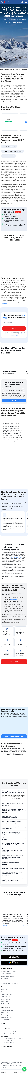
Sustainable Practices (7, 976)
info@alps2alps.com (9, 1026)
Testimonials (4, 978)
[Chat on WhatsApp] (24, 1069)
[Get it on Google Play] (14, 963)
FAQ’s (3, 992)
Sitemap (21, 1072)
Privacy (15, 1072)
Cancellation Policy (6, 994)
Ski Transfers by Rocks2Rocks (9, 983)
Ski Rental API (5, 1004)
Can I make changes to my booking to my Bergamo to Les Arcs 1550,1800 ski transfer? (13, 850)
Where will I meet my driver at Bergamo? (10, 863)
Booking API (4, 1001)
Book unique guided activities (14, 736)
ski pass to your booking (15, 557)
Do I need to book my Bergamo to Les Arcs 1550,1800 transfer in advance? (13, 844)
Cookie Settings (5, 999)
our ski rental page (15, 599)
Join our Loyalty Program (8, 971)
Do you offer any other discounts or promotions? (12, 804)
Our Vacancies (5, 1019)
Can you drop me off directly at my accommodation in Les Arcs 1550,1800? (12, 873)
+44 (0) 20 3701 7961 (9, 1033)
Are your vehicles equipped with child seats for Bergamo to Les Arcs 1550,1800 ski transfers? (13, 880)
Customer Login (5, 996)
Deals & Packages (6, 973)
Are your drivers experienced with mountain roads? (11, 827)
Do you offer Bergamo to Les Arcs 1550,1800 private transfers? (12, 822)
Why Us (3, 981)
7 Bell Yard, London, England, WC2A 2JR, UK (15, 1031)
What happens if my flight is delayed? (13, 868)
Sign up (14, 328)
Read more (5, 925)
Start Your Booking (14, 400)
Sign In (20, 2)
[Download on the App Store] (14, 957)
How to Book (5, 989)
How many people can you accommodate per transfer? (10, 816)
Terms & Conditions (6, 1072)
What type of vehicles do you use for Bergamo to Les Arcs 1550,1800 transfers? (12, 810)
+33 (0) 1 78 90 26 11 (9, 1042)
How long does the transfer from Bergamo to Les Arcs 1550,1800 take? (13, 791)
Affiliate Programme (7, 1010)
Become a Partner (6, 1012)
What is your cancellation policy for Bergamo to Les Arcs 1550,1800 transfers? (12, 857)
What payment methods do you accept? (11, 838)
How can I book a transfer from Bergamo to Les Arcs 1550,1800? (11, 833)
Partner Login (5, 1015)
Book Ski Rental (14, 661)
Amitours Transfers (6, 1017)
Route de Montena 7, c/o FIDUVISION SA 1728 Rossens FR (14, 1039)
